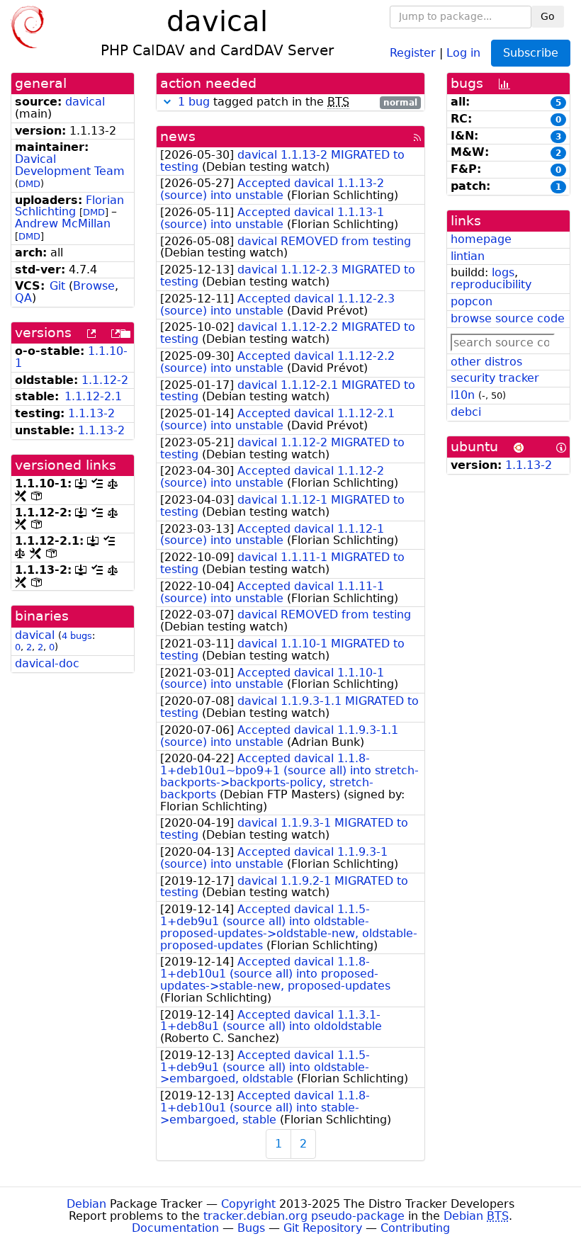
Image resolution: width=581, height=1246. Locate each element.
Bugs (251, 1228)
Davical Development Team (70, 165)
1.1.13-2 (91, 413)
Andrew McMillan (63, 223)
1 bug (194, 101)
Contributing (415, 1228)
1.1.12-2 (104, 380)
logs (503, 272)
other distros (486, 361)
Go (548, 16)
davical (85, 101)
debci (466, 412)
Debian (86, 1204)
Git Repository (322, 1228)
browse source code (508, 318)
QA (23, 298)
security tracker (495, 378)
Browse (94, 286)
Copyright (248, 1204)
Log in (463, 52)
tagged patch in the (297, 102)
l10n (463, 395)
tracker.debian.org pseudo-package (304, 1216)
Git (57, 286)
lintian (468, 256)
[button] (167, 101)
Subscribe (530, 53)
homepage (481, 239)
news (178, 136)
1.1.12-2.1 (93, 396)
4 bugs (77, 635)
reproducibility (491, 284)
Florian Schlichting (69, 206)
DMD (29, 184)
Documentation (175, 1228)
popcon (471, 301)
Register (413, 52)
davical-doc (47, 663)
